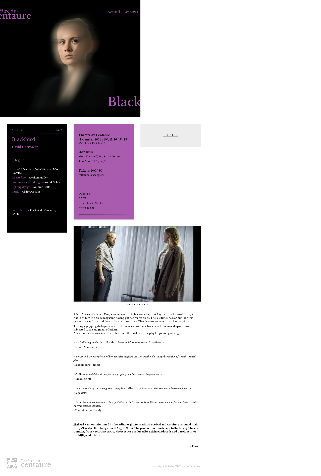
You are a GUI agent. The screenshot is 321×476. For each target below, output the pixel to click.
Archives (130, 12)
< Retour (195, 446)
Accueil (114, 12)
